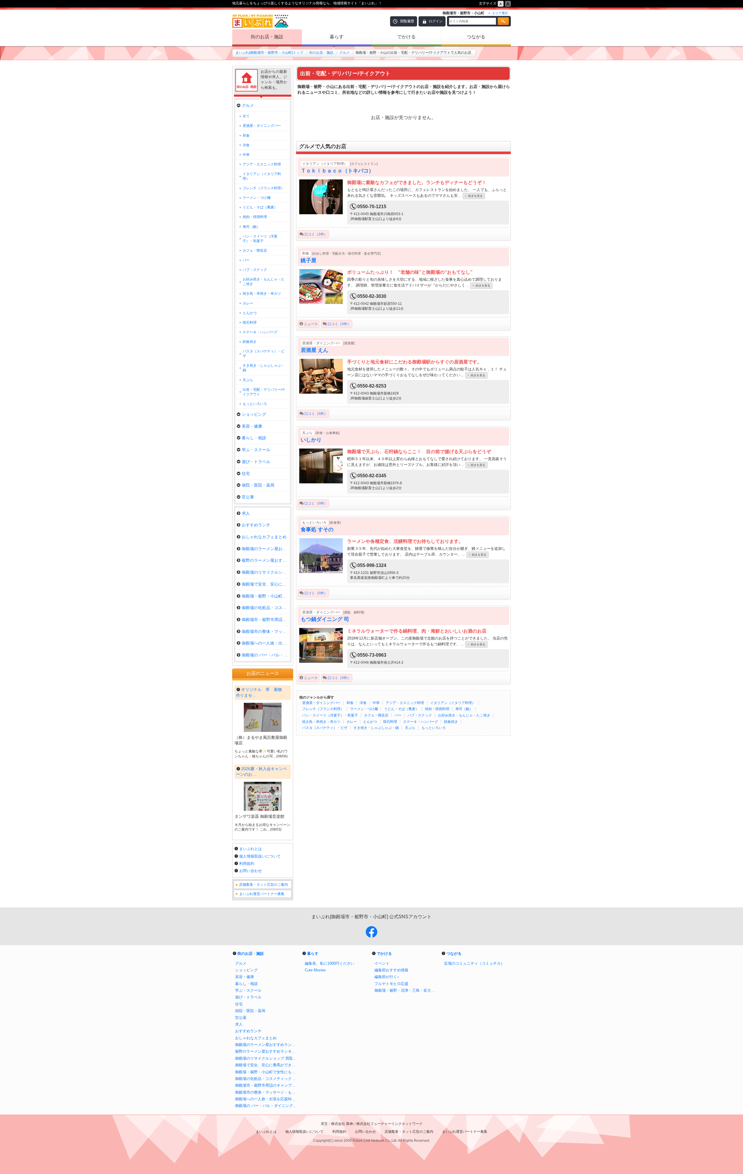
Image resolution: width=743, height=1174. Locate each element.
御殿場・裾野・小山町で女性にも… (266, 596)
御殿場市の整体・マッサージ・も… (266, 631)
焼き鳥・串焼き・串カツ (321, 722)
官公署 (248, 497)
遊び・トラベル (256, 461)
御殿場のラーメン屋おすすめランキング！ (267, 1044)
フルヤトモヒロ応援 (391, 984)
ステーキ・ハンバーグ (420, 722)
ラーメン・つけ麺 (364, 709)
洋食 (363, 703)
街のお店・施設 (267, 36)
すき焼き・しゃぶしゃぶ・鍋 (376, 728)
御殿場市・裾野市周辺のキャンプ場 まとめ (267, 1085)
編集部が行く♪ (386, 977)
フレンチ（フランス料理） (323, 709)
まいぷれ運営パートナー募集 (261, 894)
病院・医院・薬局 (258, 485)
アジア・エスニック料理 (405, 703)
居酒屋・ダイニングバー (321, 703)
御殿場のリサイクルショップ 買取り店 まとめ (267, 1058)
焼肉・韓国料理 (437, 709)
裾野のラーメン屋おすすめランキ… (266, 560)
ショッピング (254, 414)
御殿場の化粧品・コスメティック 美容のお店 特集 (267, 1078)
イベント (381, 963)
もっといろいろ (433, 728)
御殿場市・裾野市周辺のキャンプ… (266, 619)
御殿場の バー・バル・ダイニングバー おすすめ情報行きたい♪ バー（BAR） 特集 (267, 1105)
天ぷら (410, 728)
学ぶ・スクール (256, 449)
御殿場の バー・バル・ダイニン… (266, 655)
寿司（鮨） (464, 709)
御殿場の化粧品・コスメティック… (266, 607)
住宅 (246, 473)
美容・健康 (252, 426)
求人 (246, 513)
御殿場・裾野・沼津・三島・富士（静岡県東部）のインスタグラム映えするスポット (406, 990)
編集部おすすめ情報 (391, 970)
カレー (352, 722)
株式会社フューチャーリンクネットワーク (389, 1124)
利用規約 (246, 863)
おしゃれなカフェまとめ (264, 536)
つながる (476, 36)
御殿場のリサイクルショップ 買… (266, 572)
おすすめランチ (256, 525)
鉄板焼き (451, 722)
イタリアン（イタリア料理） (452, 703)
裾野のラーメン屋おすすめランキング (267, 1051)
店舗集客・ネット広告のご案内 (263, 885)
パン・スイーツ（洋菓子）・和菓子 (330, 715)
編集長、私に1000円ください (329, 963)
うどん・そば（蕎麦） (401, 709)
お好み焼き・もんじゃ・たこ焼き (464, 715)
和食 (350, 703)
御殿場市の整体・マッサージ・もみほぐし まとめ (267, 1092)
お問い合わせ (250, 871)
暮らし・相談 (254, 437)
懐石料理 (390, 722)
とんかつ (370, 722)
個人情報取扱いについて (260, 856)
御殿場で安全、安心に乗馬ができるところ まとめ (267, 1065)
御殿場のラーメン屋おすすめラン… (266, 548)
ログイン (436, 21)
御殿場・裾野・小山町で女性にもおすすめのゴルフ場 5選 (267, 1072)
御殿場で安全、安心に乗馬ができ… (266, 584)
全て (246, 116)
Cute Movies (315, 970)
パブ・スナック (419, 715)
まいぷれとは (250, 849)
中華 (376, 703)
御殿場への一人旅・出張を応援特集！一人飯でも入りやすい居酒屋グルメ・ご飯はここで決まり (267, 1099)
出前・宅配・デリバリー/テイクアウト (264, 392)
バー (397, 715)
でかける (406, 36)
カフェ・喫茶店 (376, 715)
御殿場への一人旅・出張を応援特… (266, 643)
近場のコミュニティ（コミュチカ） (474, 963)
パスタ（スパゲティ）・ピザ (324, 728)
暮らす (337, 36)
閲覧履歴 (407, 21)
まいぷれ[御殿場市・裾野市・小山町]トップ (269, 53)
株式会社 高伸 (342, 1124)
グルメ (344, 53)
